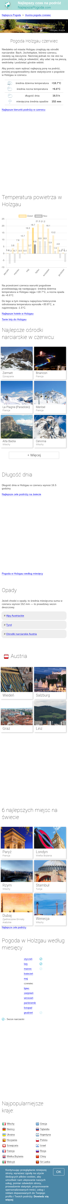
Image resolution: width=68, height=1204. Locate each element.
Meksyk (11, 1161)
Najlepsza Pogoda (11, 15)
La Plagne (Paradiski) (16, 407)
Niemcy (11, 1129)
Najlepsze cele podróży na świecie (21, 494)
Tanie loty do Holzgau (14, 319)
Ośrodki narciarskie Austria (21, 633)
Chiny (43, 1156)
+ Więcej (34, 455)
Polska (43, 1140)
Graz (6, 728)
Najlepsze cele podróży (14, 927)
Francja (6, 855)
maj (26, 978)
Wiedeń (8, 695)
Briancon (41, 373)
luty (26, 964)
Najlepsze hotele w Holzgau (18, 313)
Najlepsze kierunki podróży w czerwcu (23, 109)
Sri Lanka (45, 1161)
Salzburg (43, 695)
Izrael (43, 1145)
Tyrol (9, 624)
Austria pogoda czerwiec (38, 15)
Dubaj (7, 915)
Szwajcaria (12, 1145)
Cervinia (41, 441)
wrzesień (28, 998)
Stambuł (42, 885)
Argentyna (45, 1134)
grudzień (28, 1012)
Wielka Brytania (44, 855)
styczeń (28, 959)
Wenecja (43, 918)
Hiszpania (12, 1140)
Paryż (7, 852)
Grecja (43, 1123)
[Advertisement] (34, 149)
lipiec (26, 988)
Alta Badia (9, 441)
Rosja (43, 1151)
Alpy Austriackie (15, 615)
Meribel (40, 407)
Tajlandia (44, 1129)
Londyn (42, 852)
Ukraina (11, 1134)
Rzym (7, 885)
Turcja (39, 889)
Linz (39, 728)
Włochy (6, 889)
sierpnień (28, 993)
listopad (28, 1007)
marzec (28, 968)
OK (58, 1172)
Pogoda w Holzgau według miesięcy (22, 573)
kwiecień (28, 973)
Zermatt (8, 373)
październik (30, 1003)
